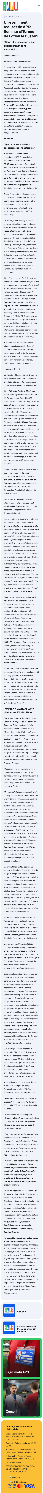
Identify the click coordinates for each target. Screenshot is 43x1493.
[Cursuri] (21, 1397)
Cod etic (21, 1310)
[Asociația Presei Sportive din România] (10, 6)
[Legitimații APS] (21, 1358)
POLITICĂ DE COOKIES (16, 1471)
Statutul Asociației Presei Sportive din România (21, 1328)
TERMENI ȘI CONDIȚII (15, 1466)
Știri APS (7, 17)
